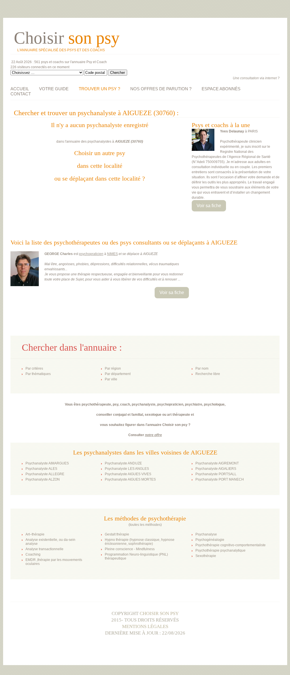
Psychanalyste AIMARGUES (47, 463)
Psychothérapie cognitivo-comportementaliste (230, 545)
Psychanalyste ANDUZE (123, 463)
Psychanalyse (206, 534)
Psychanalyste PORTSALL (215, 474)
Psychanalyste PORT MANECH (219, 479)
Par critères (34, 368)
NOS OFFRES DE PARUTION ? (160, 88)
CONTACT (20, 93)
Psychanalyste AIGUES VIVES (128, 474)
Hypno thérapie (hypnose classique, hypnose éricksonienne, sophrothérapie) (139, 542)
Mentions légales (145, 626)
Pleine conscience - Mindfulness (130, 549)
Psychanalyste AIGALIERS (215, 469)
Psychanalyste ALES (41, 469)
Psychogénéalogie (209, 540)
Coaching (32, 554)
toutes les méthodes (145, 525)
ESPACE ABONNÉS (221, 88)
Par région (113, 368)
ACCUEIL (19, 88)
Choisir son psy (159, 613)
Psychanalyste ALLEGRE (44, 474)
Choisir (67, 38)
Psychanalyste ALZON (42, 479)
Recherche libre (207, 374)
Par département (118, 374)
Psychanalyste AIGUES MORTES (130, 479)
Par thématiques (38, 374)
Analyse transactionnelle (44, 549)
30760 (137, 141)
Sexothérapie (205, 556)
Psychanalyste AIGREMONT (217, 463)
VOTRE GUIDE (54, 88)
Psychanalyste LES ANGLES (127, 469)
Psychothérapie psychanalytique (220, 550)
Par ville (111, 379)
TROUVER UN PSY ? (99, 88)
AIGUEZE (122, 141)
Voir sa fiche (209, 205)
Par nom (201, 368)
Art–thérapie (34, 534)
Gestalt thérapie (117, 534)
